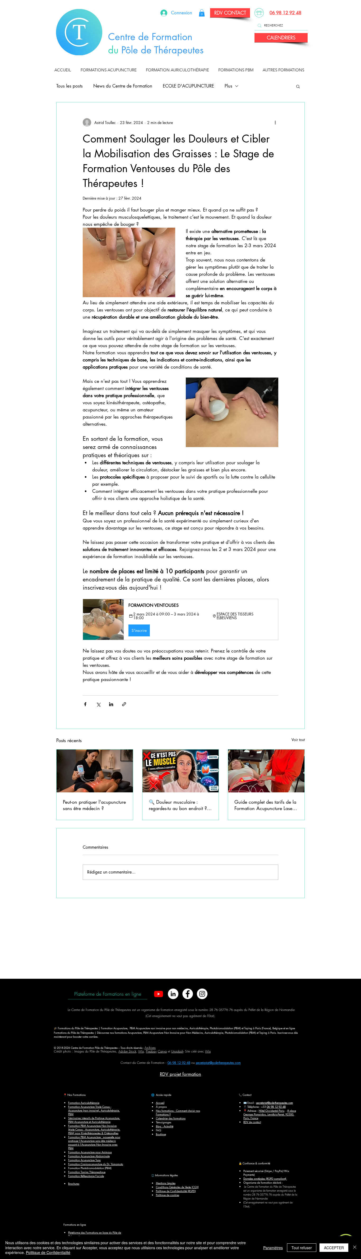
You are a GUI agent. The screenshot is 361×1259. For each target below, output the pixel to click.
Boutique (161, 1134)
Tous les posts (69, 86)
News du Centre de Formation (122, 86)
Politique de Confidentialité (48, 1252)
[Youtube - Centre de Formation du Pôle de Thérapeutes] (158, 994)
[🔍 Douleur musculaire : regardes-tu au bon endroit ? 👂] (180, 771)
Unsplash (177, 1051)
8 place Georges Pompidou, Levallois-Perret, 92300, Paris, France (269, 1114)
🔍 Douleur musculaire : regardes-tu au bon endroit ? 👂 (178, 805)
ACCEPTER (334, 1247)
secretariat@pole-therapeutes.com (218, 1062)
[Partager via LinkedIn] (111, 704)
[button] (109, 70)
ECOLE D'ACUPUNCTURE (188, 86)
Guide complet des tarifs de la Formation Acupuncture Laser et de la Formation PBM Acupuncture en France (265, 805)
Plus (228, 86)
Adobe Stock (127, 1051)
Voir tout (298, 739)
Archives (150, 1047)
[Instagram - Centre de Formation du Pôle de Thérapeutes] (202, 994)
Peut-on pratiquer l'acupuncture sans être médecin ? (94, 805)
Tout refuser (301, 1247)
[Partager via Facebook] (85, 704)
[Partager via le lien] (124, 704)
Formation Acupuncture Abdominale (89, 1156)
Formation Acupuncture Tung (84, 1160)
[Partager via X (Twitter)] (98, 704)
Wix (141, 1051)
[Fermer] (354, 1247)
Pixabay (151, 1051)
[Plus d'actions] (275, 122)
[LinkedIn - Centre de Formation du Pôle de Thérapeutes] (173, 994)
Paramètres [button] (273, 1247)
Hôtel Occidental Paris (271, 1111)
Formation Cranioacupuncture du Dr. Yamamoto (95, 1164)
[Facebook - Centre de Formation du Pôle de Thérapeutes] (187, 994)
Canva (162, 1051)
